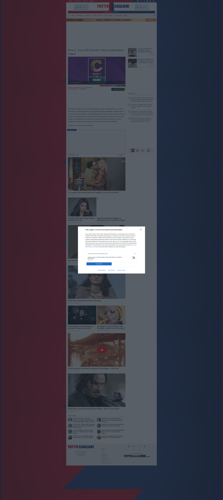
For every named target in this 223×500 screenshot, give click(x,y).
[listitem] (111, 254)
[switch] (133, 258)
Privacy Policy (121, 270)
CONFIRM (99, 264)
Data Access (111, 270)
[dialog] (111, 250)
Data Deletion (101, 270)
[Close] (141, 230)
